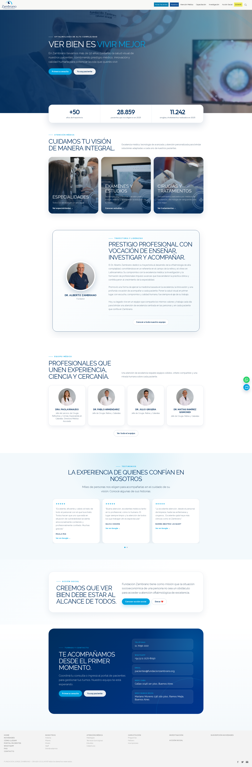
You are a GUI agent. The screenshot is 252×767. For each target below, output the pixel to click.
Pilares (48, 740)
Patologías (91, 738)
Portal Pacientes (161, 5)
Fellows (131, 740)
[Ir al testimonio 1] (124, 547)
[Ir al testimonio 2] (127, 547)
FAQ (5, 749)
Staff (47, 746)
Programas (132, 738)
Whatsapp (9, 746)
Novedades (9, 738)
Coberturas (91, 746)
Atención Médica (186, 5)
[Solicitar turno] (246, 387)
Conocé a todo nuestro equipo (151, 322)
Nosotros (174, 5)
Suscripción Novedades (222, 735)
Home (6, 735)
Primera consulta (60, 71)
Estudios (90, 743)
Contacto (9, 751)
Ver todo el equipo (126, 433)
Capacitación (201, 5)
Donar (238, 5)
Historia (48, 738)
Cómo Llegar (10, 740)
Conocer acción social (135, 602)
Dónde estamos (51, 749)
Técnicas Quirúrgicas (95, 740)
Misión (47, 743)
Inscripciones (133, 743)
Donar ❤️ (159, 602)
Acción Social (227, 5)
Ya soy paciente (84, 71)
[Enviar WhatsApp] (246, 380)
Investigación (214, 5)
